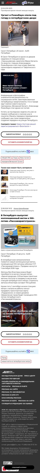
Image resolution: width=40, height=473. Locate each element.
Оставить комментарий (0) (20, 142)
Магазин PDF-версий (11, 379)
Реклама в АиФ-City (10, 395)
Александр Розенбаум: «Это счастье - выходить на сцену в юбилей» (22, 184)
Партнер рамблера (19, 463)
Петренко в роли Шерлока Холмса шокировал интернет (21, 197)
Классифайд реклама (11, 398)
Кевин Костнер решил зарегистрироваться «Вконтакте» (18, 125)
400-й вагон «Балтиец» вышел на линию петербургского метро (20, 314)
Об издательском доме (12, 376)
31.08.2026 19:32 (6, 208)
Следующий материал (19, 467)
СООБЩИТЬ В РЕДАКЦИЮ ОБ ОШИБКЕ (17, 404)
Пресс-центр (29, 376)
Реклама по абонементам (13, 392)
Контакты (6, 386)
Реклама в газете (19, 386)
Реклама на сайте (10, 389)
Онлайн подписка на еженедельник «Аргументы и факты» (18, 382)
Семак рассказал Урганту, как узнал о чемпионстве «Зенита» (22, 171)
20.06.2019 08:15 (6, 8)
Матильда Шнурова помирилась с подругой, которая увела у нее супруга (22, 177)
